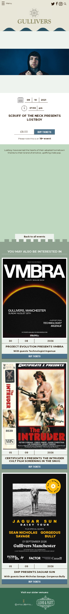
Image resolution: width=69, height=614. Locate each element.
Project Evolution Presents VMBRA (34, 346)
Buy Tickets (44, 132)
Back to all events (34, 236)
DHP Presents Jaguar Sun (34, 572)
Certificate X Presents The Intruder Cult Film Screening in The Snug (34, 459)
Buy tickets (34, 356)
